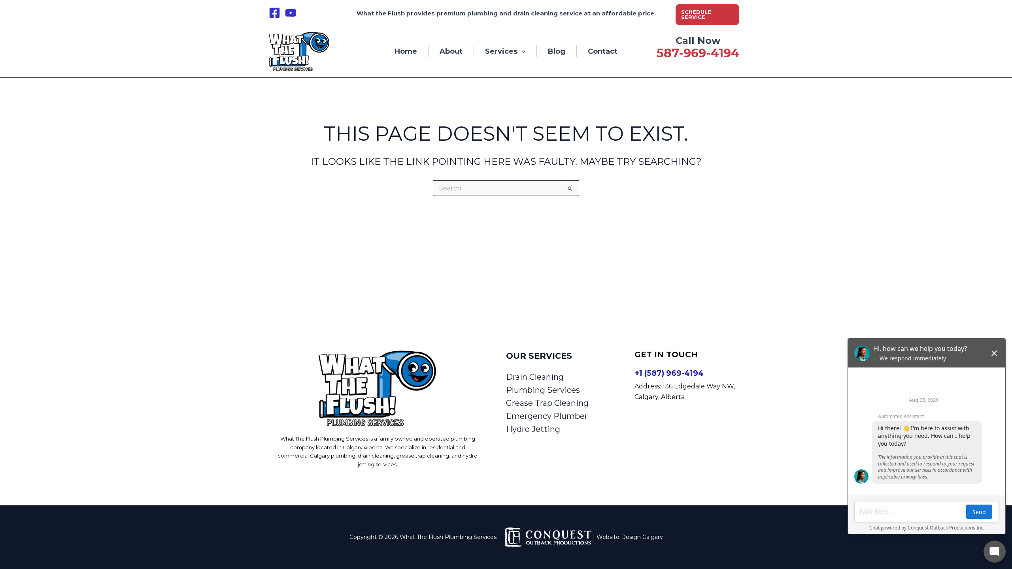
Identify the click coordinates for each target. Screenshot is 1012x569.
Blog (556, 51)
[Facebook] (274, 13)
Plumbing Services (543, 390)
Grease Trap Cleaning (547, 403)
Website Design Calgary (630, 537)
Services (501, 51)
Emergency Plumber (547, 416)
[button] (708, 14)
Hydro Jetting (533, 429)
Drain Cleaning (535, 377)
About (451, 51)
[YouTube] (290, 13)
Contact (602, 51)
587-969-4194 (698, 53)
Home (406, 51)
